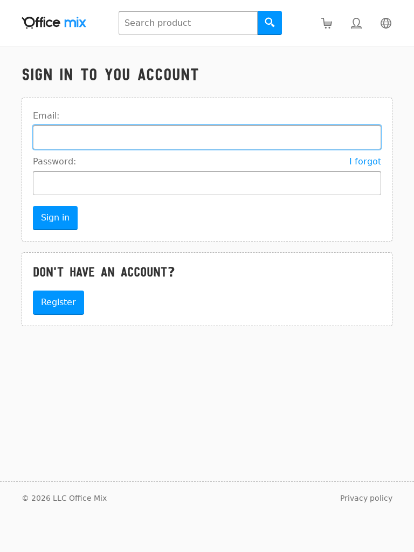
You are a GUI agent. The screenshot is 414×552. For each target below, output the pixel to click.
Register (58, 302)
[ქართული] (386, 23)
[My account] (356, 23)
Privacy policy (366, 498)
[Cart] (326, 23)
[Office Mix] (54, 23)
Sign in (55, 217)
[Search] (270, 23)
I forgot (365, 161)
